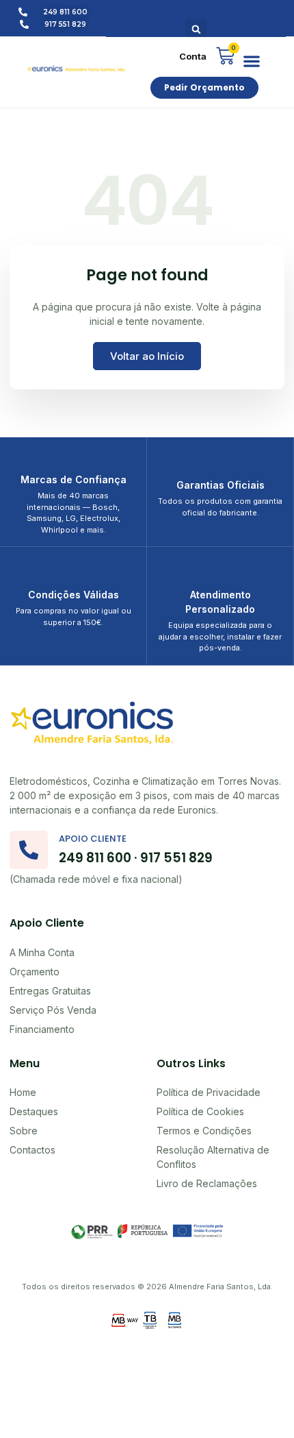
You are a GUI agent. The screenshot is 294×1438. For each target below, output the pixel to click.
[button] (195, 29)
